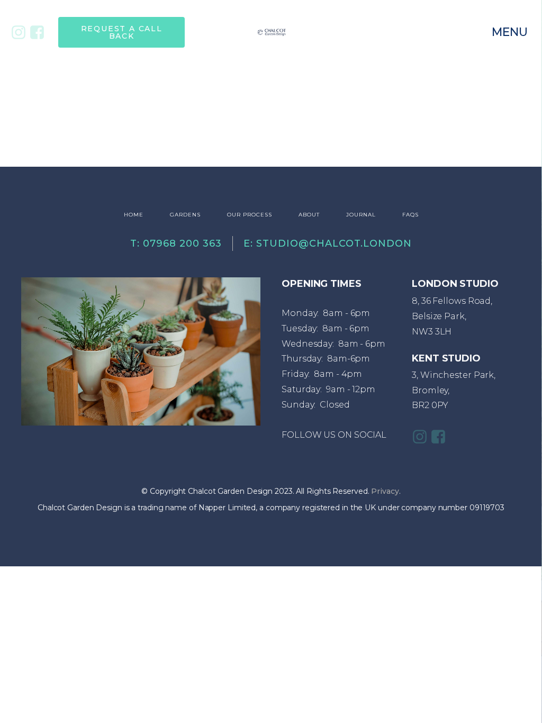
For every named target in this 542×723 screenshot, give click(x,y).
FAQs (410, 214)
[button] (510, 32)
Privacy (385, 491)
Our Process (249, 214)
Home (133, 214)
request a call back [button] (121, 32)
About (309, 214)
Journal (361, 214)
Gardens (185, 214)
